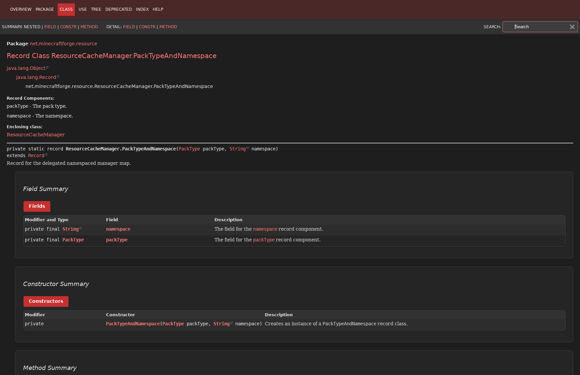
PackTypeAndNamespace (133, 323)
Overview (21, 9)
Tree (96, 9)
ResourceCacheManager (36, 134)
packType (117, 239)
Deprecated (118, 9)
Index (142, 9)
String (238, 148)
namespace (118, 229)
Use (83, 9)
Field (50, 27)
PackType (189, 148)
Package (45, 9)
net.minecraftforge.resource (63, 43)
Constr (68, 27)
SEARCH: (492, 27)
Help (158, 9)
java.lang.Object (26, 68)
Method (89, 27)
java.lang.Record (36, 77)
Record (36, 155)
